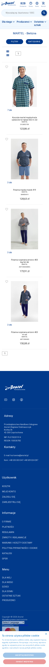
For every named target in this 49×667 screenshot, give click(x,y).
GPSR (5, 558)
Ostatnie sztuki (11, 596)
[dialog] (24, 649)
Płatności (8, 527)
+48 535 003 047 (16, 460)
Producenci (8, 600)
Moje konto (9, 491)
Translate (23, 625)
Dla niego (7, 582)
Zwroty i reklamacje (14, 537)
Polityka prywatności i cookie (19, 548)
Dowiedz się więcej (9, 650)
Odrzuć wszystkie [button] (24, 661)
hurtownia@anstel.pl (19, 455)
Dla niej (9, 26)
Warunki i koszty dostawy (17, 542)
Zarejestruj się (11, 502)
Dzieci (5, 587)
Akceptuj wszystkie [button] (24, 655)
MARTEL (24, 122)
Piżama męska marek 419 (24, 190)
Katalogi (7, 553)
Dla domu (7, 591)
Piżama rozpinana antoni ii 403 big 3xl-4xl (24, 261)
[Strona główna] (8, 4)
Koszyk (6, 486)
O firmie (6, 521)
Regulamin (8, 532)
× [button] (46, 634)
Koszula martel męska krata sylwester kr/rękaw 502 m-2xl (24, 118)
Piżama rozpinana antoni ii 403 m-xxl (24, 333)
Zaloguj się (8, 497)
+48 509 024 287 (31, 460)
